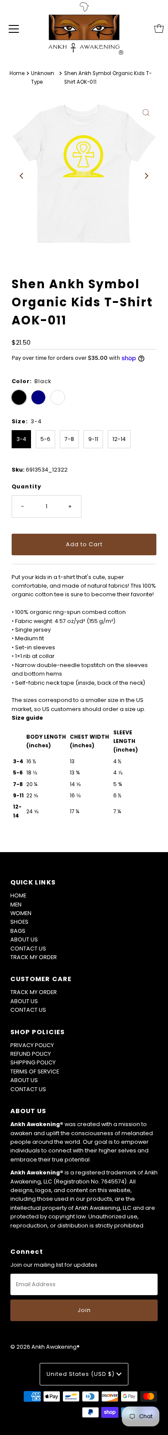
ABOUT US (24, 939)
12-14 (119, 439)
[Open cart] (159, 28)
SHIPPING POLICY (33, 1062)
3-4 (21, 439)
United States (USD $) (81, 1374)
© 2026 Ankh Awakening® (45, 1346)
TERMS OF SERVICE (34, 1071)
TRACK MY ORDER (33, 957)
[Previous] (21, 176)
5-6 (45, 439)
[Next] (146, 176)
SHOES (19, 921)
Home (17, 73)
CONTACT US (28, 948)
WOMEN (20, 913)
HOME (18, 895)
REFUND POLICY (30, 1053)
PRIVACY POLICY (32, 1045)
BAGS (17, 931)
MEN (16, 904)
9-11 (93, 439)
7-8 (69, 439)
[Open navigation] (13, 28)
